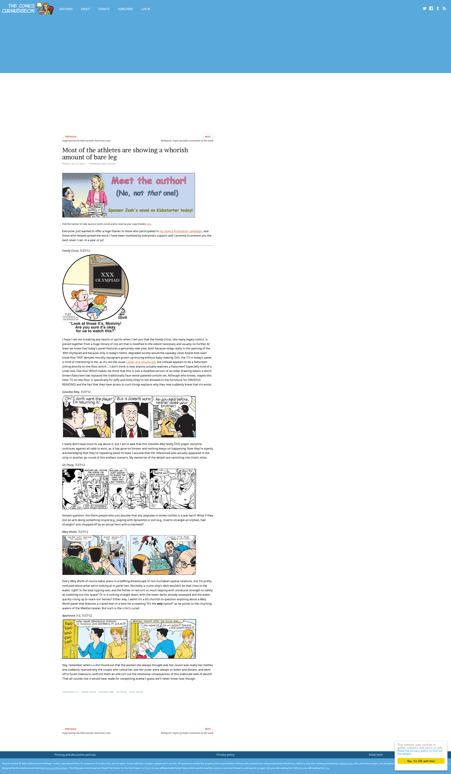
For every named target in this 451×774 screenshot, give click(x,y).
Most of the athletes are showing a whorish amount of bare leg (125, 153)
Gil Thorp (121, 691)
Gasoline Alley (106, 691)
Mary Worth (136, 691)
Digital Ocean (346, 763)
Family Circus (88, 691)
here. (149, 223)
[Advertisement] (64, 44)
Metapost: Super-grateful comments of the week (187, 140)
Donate (103, 9)
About (85, 9)
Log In (145, 9)
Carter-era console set (140, 362)
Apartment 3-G (70, 691)
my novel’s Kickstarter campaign (180, 231)
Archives (66, 9)
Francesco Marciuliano (56, 768)
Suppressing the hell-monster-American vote (86, 140)
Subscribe (125, 9)
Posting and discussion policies (75, 755)
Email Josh (376, 755)
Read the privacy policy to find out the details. (419, 752)
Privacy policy (225, 755)
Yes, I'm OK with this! (421, 761)
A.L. (328, 768)
